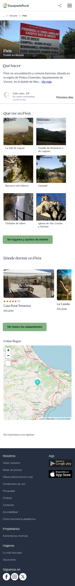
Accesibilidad (10, 511)
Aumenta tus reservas (15, 535)
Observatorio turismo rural (18, 476)
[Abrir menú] (69, 5)
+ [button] (8, 350)
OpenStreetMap (64, 418)
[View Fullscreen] (8, 363)
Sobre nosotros (11, 462)
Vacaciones (9, 559)
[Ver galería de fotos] (71, 54)
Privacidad (9, 490)
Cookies (7, 497)
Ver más (47, 81)
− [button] (8, 355)
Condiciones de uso (14, 483)
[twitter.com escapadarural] (23, 579)
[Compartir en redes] (60, 5)
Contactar (8, 504)
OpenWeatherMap (19, 100)
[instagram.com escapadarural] (14, 579)
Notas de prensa (12, 469)
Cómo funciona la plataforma (19, 518)
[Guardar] (71, 24)
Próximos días (64, 97)
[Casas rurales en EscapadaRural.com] (16, 5)
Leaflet (42, 418)
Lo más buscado (12, 552)
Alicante (13, 16)
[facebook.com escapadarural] (6, 579)
